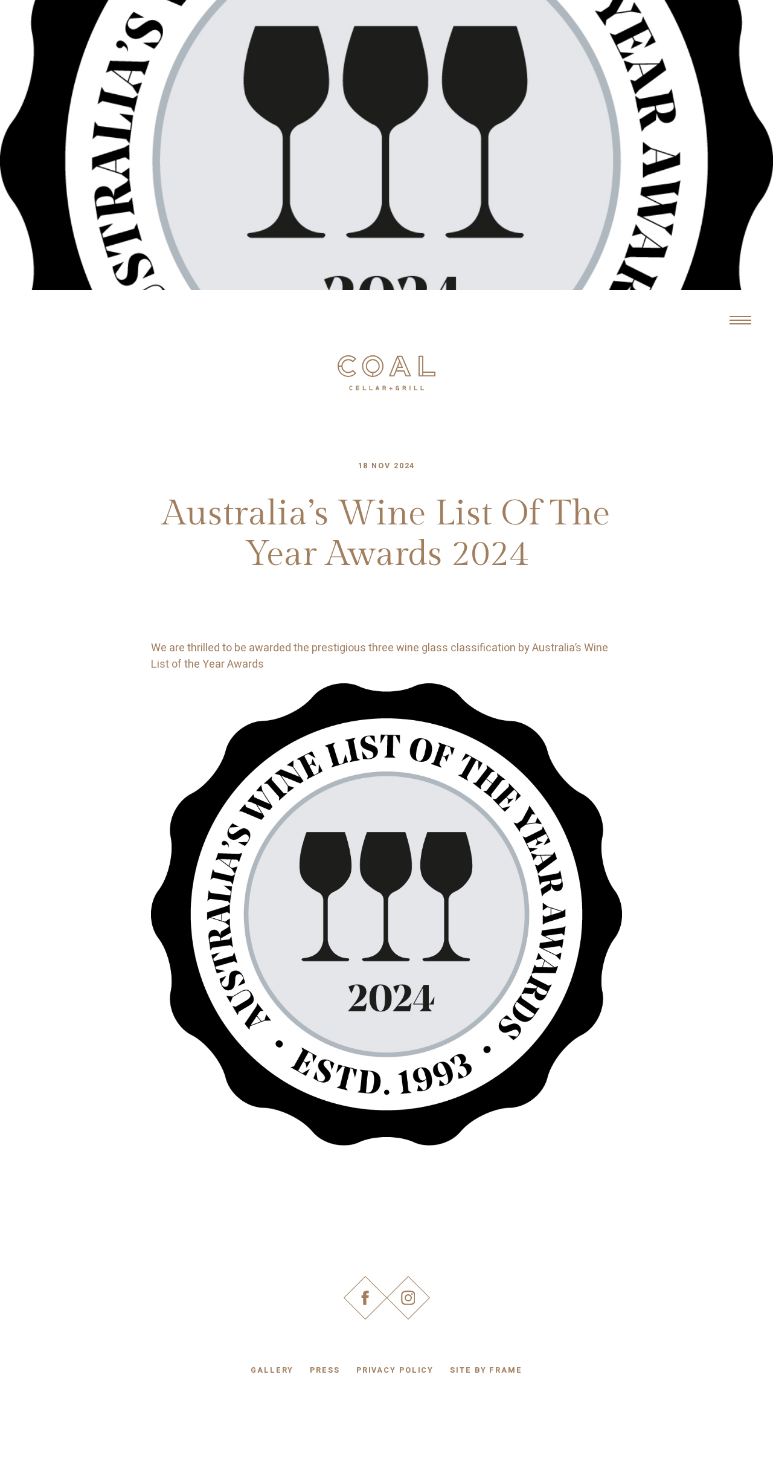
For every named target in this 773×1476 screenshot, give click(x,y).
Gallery (272, 1370)
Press (324, 1370)
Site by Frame (486, 1370)
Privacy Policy (395, 1370)
